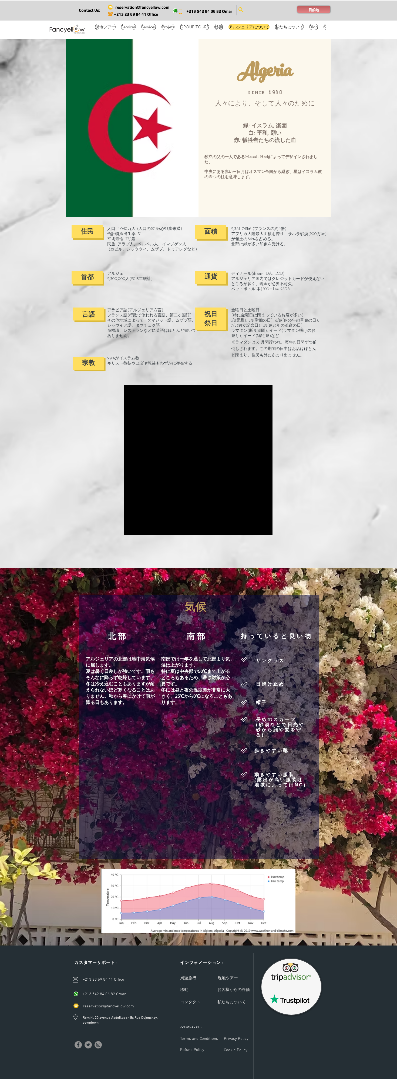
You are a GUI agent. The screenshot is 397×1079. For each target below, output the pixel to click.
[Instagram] (98, 1044)
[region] (198, 460)
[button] (89, 10)
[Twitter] (88, 1044)
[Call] (76, 994)
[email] (76, 1005)
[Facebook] (78, 1044)
